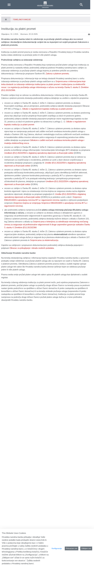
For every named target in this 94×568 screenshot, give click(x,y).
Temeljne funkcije (22, 19)
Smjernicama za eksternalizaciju (44, 240)
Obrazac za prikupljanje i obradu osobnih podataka (32, 248)
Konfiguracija (57, 548)
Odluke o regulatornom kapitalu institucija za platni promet (47, 109)
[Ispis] (89, 34)
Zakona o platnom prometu (57, 74)
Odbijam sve (86, 548)
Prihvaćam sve (71, 548)
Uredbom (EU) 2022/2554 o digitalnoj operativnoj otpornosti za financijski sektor (38, 153)
